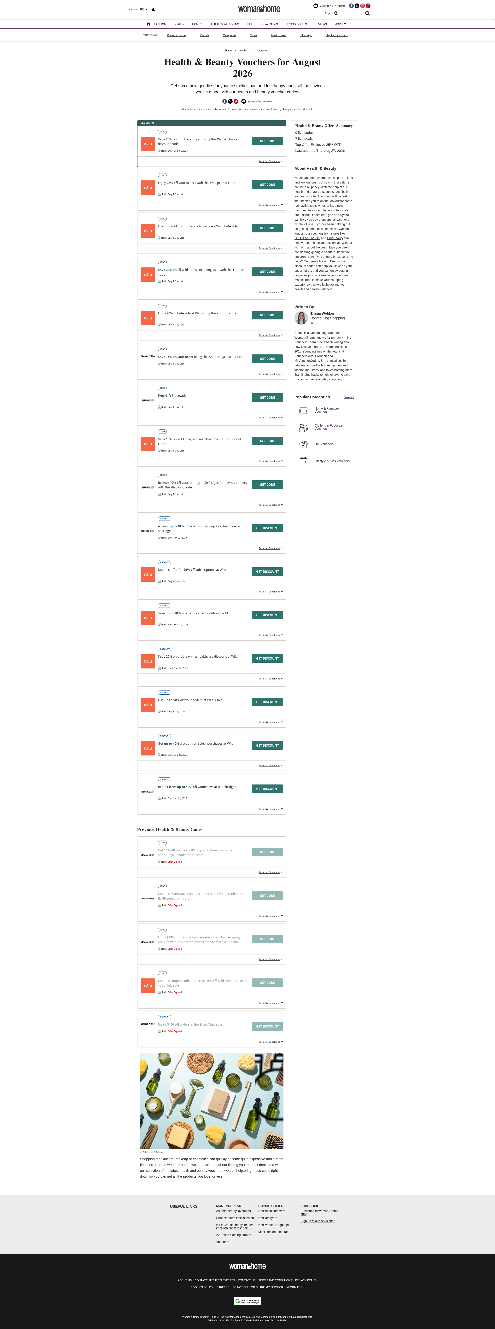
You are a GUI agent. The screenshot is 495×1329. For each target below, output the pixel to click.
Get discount (267, 528)
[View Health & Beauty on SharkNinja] (148, 356)
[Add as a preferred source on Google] (247, 1301)
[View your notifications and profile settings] (153, 10)
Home (228, 50)
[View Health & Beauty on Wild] (148, 187)
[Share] (224, 101)
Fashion (160, 24)
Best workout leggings (273, 1225)
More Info (308, 109)
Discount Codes (176, 35)
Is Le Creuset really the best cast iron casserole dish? (235, 1226)
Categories (229, 35)
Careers (223, 1287)
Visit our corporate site (299, 1317)
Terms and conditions (275, 1280)
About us (185, 1280)
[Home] (148, 24)
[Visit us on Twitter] (357, 5)
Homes (197, 24)
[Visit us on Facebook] (351, 5)
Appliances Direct (337, 35)
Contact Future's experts (215, 1280)
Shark (253, 35)
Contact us (246, 1280)
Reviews (321, 24)
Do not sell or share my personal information (268, 1287)
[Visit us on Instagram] (362, 5)
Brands (204, 35)
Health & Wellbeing (224, 24)
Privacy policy (306, 1280)
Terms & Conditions (269, 161)
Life (250, 24)
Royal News (269, 24)
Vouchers (244, 50)
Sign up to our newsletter (317, 1221)
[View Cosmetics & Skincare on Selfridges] (148, 487)
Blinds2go (306, 35)
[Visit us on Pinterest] (368, 5)
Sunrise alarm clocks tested (235, 1218)
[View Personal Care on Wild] (148, 144)
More (339, 24)
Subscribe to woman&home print (319, 1212)
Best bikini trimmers (271, 1211)
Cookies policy (202, 1287)
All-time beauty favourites (233, 1211)
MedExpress (279, 35)
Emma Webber (322, 313)
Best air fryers (267, 1218)
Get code (267, 141)
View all (349, 397)
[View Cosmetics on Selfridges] (148, 400)
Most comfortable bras (273, 1231)
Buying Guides (296, 24)
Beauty (179, 24)
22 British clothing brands (233, 1235)
